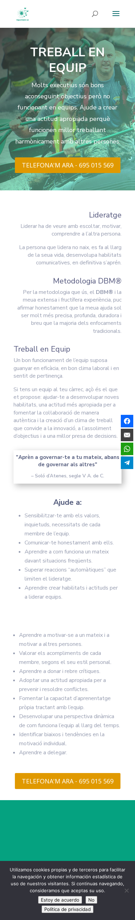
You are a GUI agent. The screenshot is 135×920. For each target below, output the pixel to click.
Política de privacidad (67, 909)
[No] (126, 890)
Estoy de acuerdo (60, 900)
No (91, 900)
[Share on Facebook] (127, 421)
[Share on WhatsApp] (127, 449)
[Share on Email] (127, 435)
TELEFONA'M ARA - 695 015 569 (68, 165)
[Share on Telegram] (127, 463)
